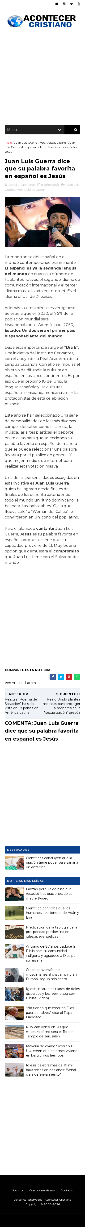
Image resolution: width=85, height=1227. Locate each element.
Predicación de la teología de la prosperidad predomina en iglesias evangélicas (51, 932)
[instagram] (64, 4)
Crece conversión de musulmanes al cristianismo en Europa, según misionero (51, 974)
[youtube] (79, 4)
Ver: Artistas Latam (53, 142)
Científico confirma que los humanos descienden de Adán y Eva (52, 913)
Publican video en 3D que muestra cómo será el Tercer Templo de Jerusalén (49, 1031)
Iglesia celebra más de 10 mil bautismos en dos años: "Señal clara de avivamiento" (51, 1070)
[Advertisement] (42, 77)
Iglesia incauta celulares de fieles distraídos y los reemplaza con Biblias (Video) (53, 993)
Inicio (8, 142)
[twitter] (71, 4)
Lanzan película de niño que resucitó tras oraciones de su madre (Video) (49, 893)
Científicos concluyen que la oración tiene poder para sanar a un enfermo (52, 862)
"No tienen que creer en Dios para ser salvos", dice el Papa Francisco (50, 1012)
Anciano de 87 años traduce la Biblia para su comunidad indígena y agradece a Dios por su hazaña (51, 953)
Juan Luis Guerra (26, 142)
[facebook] (56, 4)
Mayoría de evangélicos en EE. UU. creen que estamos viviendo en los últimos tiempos (53, 1050)
